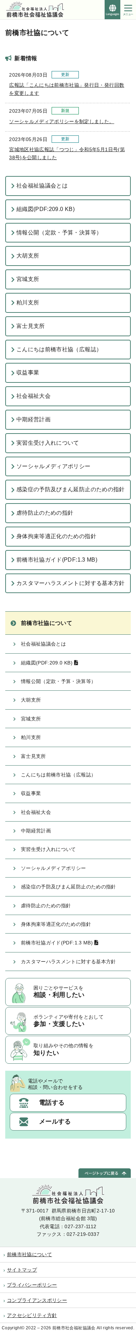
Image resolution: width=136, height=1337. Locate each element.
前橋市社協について (46, 623)
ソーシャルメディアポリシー (53, 466)
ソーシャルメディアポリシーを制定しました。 (61, 121)
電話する (52, 1102)
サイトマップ (22, 1270)
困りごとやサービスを (59, 991)
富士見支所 (30, 326)
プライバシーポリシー (32, 1285)
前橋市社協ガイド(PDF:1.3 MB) (56, 560)
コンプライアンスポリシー (37, 1300)
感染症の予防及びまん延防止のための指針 (70, 489)
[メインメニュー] (128, 9)
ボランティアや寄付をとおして (68, 1020)
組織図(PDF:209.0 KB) (45, 209)
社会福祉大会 (33, 396)
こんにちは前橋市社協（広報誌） (59, 349)
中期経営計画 (33, 419)
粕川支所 (27, 302)
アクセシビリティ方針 (32, 1315)
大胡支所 (27, 256)
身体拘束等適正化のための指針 (56, 536)
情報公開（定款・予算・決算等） (59, 232)
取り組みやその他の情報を (63, 1049)
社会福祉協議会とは (42, 186)
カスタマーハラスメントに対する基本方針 (70, 583)
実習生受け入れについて (47, 443)
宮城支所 (27, 279)
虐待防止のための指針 (45, 513)
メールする (55, 1121)
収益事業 (27, 372)
